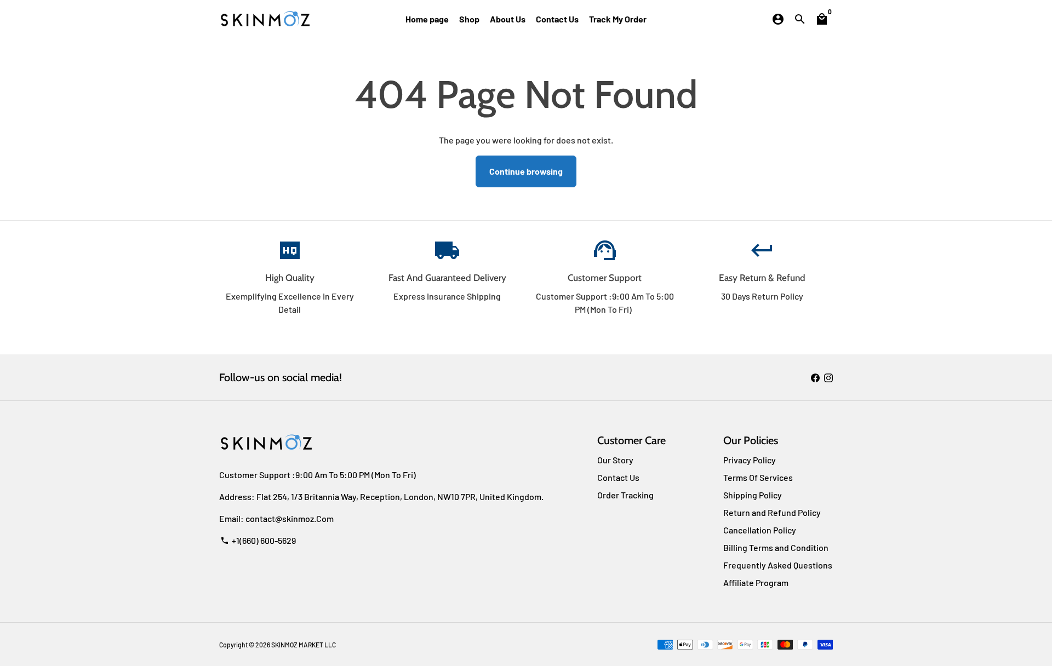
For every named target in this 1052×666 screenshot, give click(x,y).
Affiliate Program (755, 582)
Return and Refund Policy (772, 512)
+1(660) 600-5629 (258, 540)
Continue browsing (526, 171)
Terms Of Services (758, 477)
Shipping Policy (752, 495)
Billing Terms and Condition (775, 547)
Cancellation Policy (759, 530)
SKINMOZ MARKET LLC (303, 644)
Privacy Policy (749, 460)
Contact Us (557, 19)
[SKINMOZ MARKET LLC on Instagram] (828, 377)
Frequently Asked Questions (777, 565)
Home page (427, 19)
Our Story (615, 460)
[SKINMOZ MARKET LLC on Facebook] (815, 377)
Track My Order (618, 19)
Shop (469, 19)
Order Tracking (625, 495)
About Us (507, 19)
